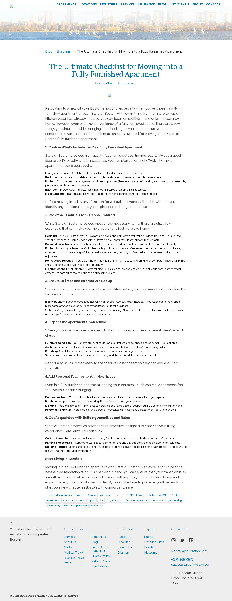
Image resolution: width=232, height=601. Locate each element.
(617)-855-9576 (182, 559)
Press (67, 563)
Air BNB (175, 495)
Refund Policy (100, 561)
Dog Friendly (114, 500)
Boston (79, 495)
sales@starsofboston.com (191, 564)
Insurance (146, 4)
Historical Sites (154, 542)
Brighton (123, 552)
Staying (91, 495)
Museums (150, 552)
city (101, 500)
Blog (162, 4)
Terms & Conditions (98, 549)
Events (149, 547)
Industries (108, 4)
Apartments (66, 4)
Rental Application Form (190, 551)
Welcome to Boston (111, 495)
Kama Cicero (106, 83)
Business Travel (74, 558)
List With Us (179, 4)
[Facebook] (193, 541)
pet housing (175, 500)
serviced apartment (75, 505)
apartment (53, 500)
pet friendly (53, 505)
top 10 (91, 500)
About (197, 4)
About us (70, 542)
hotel (152, 495)
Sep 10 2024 (126, 83)
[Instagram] (175, 541)
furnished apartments (59, 495)
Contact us (98, 537)
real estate (97, 505)
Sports (148, 537)
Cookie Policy (100, 566)
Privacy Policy (100, 556)
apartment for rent (73, 500)
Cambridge (124, 547)
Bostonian (64, 51)
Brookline (123, 542)
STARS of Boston (136, 495)
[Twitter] (184, 541)
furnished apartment (137, 500)
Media (68, 547)
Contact (213, 4)
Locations (88, 4)
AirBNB (163, 495)
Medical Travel (73, 552)
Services (128, 4)
